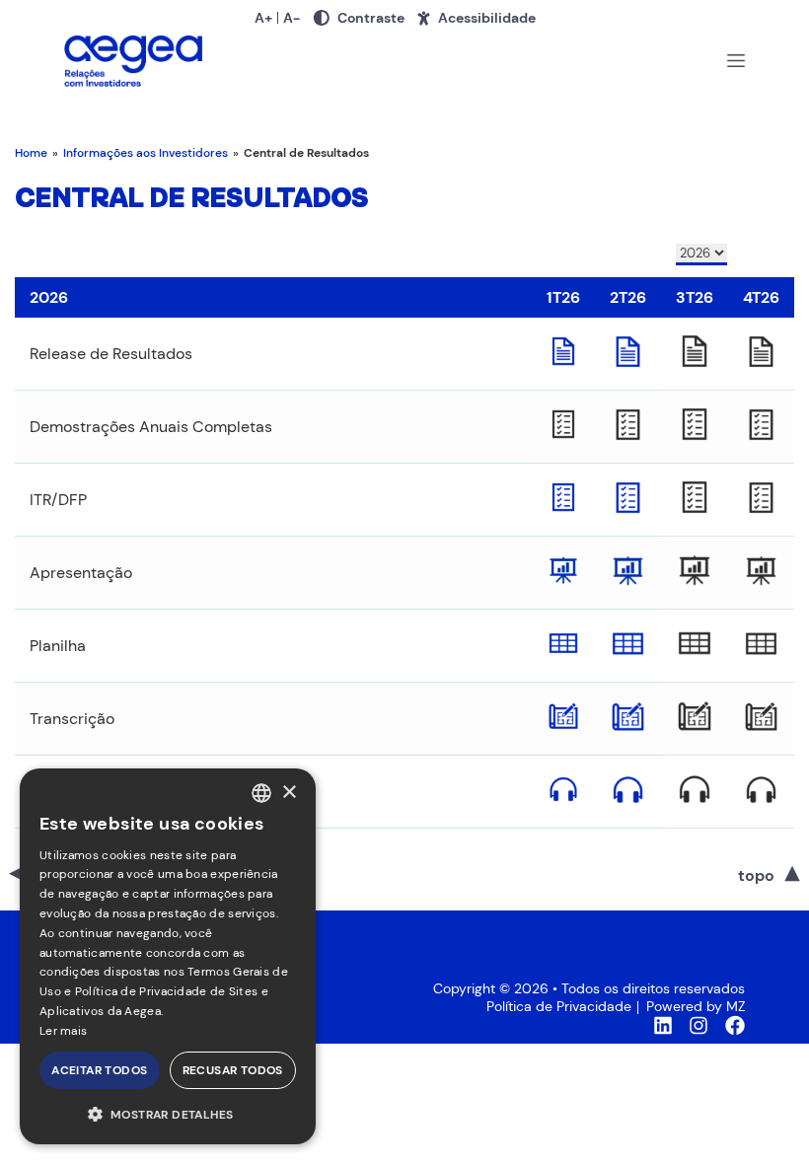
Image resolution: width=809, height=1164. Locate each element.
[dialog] (168, 956)
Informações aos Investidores (145, 153)
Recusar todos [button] (233, 1070)
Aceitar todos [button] (99, 1070)
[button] (167, 1113)
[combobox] (261, 793)
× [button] (288, 792)
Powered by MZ (695, 1006)
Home (31, 153)
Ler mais (63, 1031)
